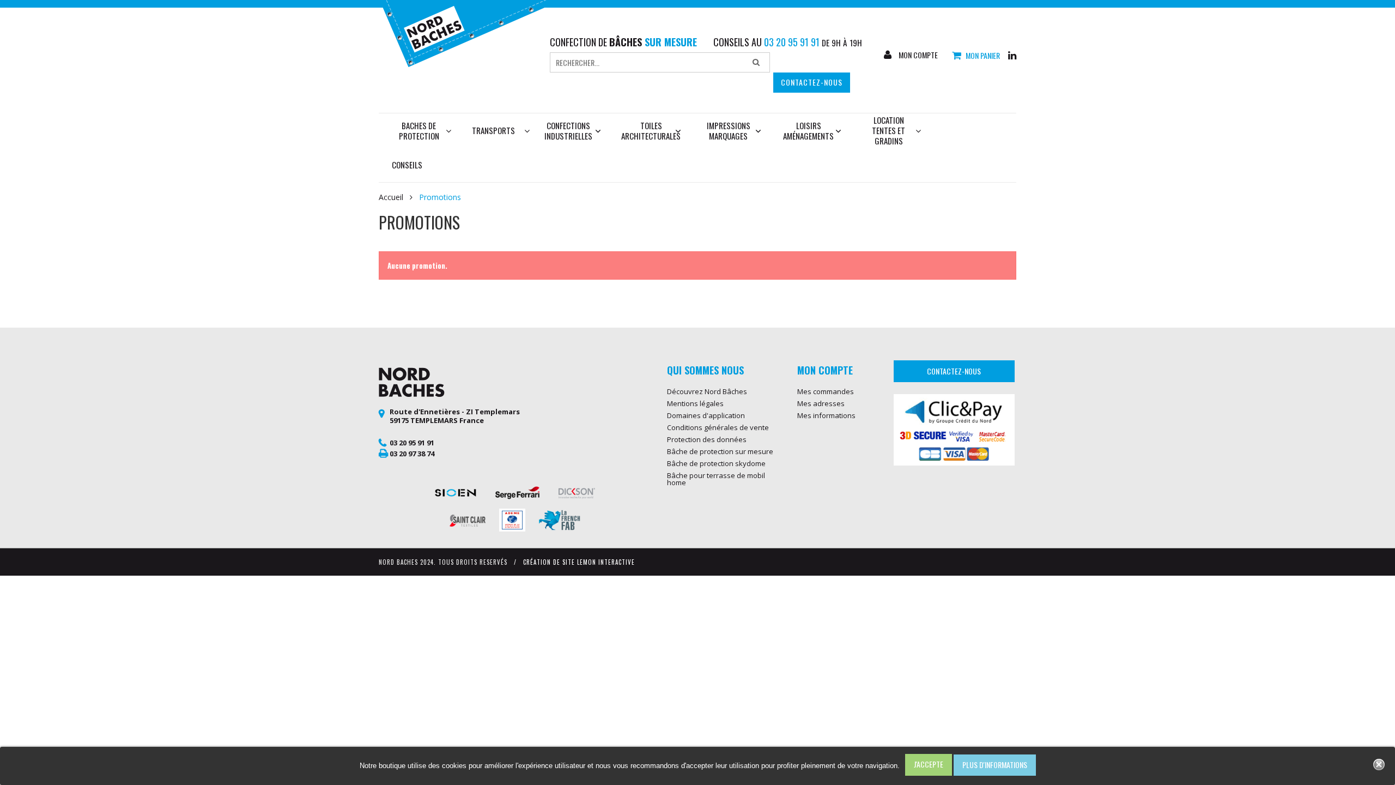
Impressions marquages (728, 130)
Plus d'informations (994, 764)
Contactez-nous (811, 82)
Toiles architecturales (651, 130)
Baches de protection (419, 130)
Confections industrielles (568, 130)
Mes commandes (825, 391)
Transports (493, 130)
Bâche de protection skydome (716, 463)
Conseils (407, 165)
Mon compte (917, 55)
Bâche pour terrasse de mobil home (716, 478)
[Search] (756, 62)
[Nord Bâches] (470, 32)
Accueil (391, 197)
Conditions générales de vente (718, 427)
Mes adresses (821, 403)
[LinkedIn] (1012, 54)
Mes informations (826, 415)
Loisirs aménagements (808, 130)
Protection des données (707, 439)
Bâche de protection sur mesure (720, 451)
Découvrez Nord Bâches (707, 391)
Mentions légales (695, 403)
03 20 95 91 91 (412, 443)
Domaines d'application (706, 415)
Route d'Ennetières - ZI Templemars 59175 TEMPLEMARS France (455, 416)
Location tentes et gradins (888, 130)
